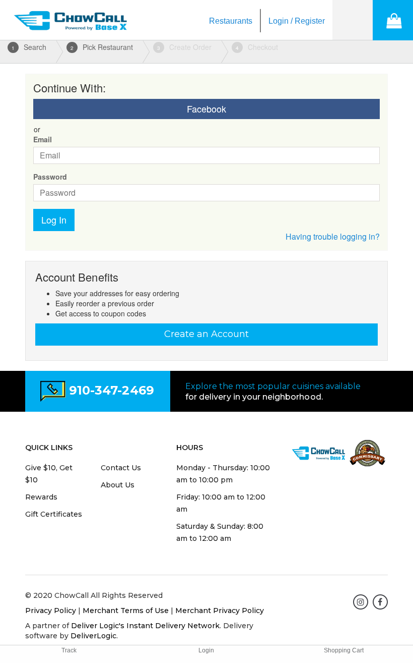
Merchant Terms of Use (126, 610)
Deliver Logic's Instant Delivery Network (145, 625)
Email (42, 139)
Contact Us (121, 467)
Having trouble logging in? (333, 236)
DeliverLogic (93, 635)
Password (50, 177)
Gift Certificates (53, 514)
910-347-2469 (111, 390)
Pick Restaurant (102, 47)
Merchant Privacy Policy (219, 610)
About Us (117, 484)
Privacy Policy (50, 610)
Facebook (206, 108)
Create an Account (206, 334)
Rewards (41, 497)
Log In (53, 219)
